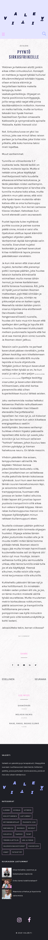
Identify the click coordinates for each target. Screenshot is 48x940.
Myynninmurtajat (11, 822)
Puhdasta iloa (29, 822)
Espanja (16, 810)
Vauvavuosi (33, 846)
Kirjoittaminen (10, 816)
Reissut (31, 828)
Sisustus (7, 834)
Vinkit (6, 852)
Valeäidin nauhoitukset (14, 846)
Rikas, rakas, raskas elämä (24, 723)
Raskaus (21, 828)
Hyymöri (27, 810)
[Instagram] (19, 920)
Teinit (28, 834)
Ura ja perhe (27, 840)
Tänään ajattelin (11, 840)
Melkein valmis (24, 714)
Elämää (6, 810)
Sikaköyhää (24, 705)
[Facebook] (29, 920)
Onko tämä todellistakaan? (25, 881)
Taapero (19, 834)
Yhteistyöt (17, 852)
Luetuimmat (25, 816)
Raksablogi (8, 828)
